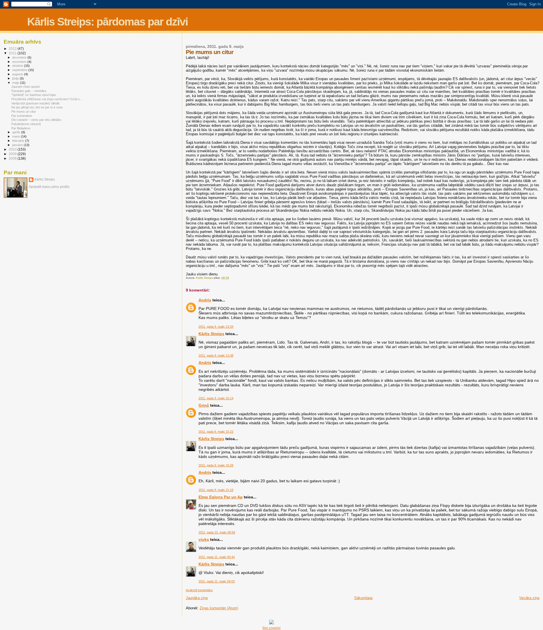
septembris (20, 70)
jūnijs (16, 78)
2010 (13, 149)
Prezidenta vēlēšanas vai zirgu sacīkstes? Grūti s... (46, 99)
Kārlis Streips (211, 333)
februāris (18, 140)
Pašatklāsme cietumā (26, 124)
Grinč (204, 405)
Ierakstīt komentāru (199, 590)
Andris (205, 300)
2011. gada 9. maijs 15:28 (216, 465)
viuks (204, 539)
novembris (19, 61)
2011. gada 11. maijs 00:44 (217, 557)
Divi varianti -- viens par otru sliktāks (36, 119)
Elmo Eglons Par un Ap (221, 497)
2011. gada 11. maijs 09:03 (217, 581)
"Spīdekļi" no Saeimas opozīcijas (33, 95)
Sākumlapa (363, 598)
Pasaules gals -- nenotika (28, 91)
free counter (271, 627)
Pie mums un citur (23, 111)
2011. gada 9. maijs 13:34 (216, 326)
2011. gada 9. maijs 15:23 (216, 431)
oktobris (18, 65)
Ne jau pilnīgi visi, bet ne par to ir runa (37, 107)
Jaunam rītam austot (25, 86)
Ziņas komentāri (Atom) (219, 608)
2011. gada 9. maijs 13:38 (216, 355)
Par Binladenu (20, 128)
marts (16, 136)
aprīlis (16, 132)
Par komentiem (21, 115)
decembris (19, 57)
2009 (13, 154)
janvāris (18, 145)
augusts (18, 74)
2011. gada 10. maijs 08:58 (217, 532)
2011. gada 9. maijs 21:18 (216, 490)
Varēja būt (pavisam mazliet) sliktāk (35, 103)
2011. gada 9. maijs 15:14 (216, 398)
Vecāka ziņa (529, 598)
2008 (13, 158)
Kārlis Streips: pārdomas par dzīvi (107, 22)
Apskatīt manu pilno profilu (49, 187)
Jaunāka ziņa (197, 598)
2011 (13, 53)
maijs (16, 82)
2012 (13, 48)
